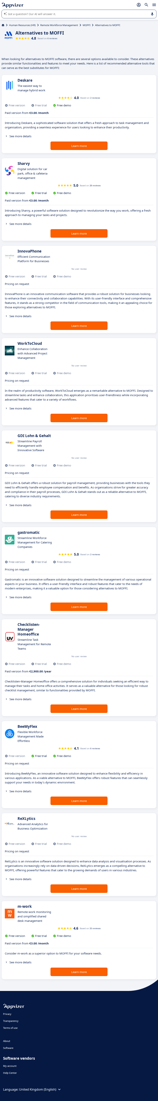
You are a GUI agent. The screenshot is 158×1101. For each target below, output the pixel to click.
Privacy (7, 1014)
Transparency (10, 1021)
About (6, 1041)
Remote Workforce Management (59, 25)
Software (8, 1048)
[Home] (3, 25)
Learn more (79, 146)
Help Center (10, 1073)
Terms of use (10, 1028)
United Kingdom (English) (37, 1089)
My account (10, 1066)
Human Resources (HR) (22, 25)
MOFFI (86, 25)
